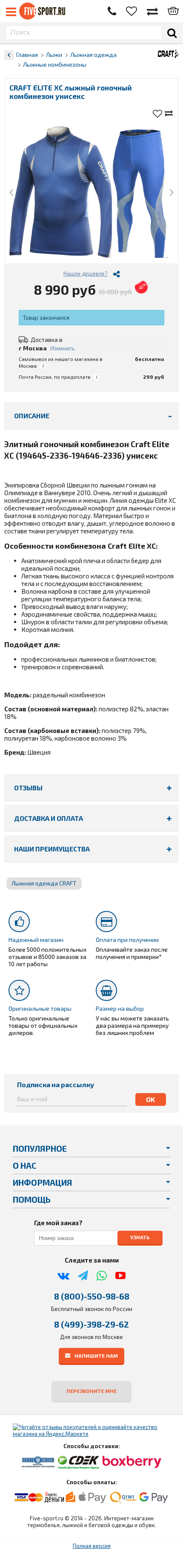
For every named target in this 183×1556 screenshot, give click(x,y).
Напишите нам (96, 1355)
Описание (31, 416)
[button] (11, 193)
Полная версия (92, 1545)
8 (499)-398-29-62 (91, 1324)
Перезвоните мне (91, 1391)
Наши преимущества (52, 849)
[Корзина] (173, 11)
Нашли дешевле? (85, 273)
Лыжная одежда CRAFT (44, 883)
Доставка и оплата (48, 818)
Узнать (140, 1237)
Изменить (62, 348)
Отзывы (28, 788)
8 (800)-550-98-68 (91, 1296)
